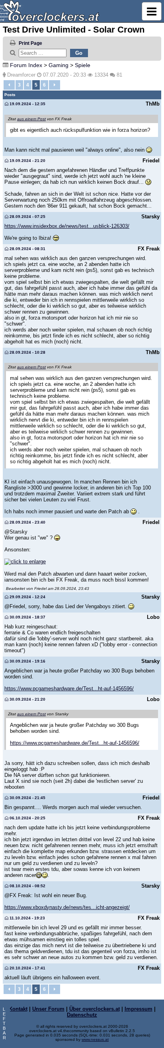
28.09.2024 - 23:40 (26, 522)
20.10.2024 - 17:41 (26, 968)
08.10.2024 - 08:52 (26, 886)
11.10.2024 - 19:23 (26, 918)
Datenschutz (82, 1015)
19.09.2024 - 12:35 (26, 104)
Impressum (138, 1009)
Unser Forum (48, 1009)
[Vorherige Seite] (9, 85)
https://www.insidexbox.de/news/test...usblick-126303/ (66, 226)
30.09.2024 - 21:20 (26, 699)
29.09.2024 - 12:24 (26, 597)
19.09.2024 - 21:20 (26, 160)
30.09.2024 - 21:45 (26, 798)
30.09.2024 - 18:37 (26, 617)
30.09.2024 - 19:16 (26, 661)
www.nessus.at (95, 1039)
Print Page (30, 43)
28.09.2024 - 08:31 (26, 249)
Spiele (82, 65)
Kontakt (18, 1009)
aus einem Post (31, 119)
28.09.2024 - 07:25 (26, 216)
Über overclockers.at (94, 1009)
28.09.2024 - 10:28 (26, 352)
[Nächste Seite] (54, 85)
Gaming (58, 65)
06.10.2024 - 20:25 (26, 818)
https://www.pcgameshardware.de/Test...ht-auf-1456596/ (69, 689)
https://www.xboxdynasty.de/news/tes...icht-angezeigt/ (67, 907)
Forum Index (26, 65)
